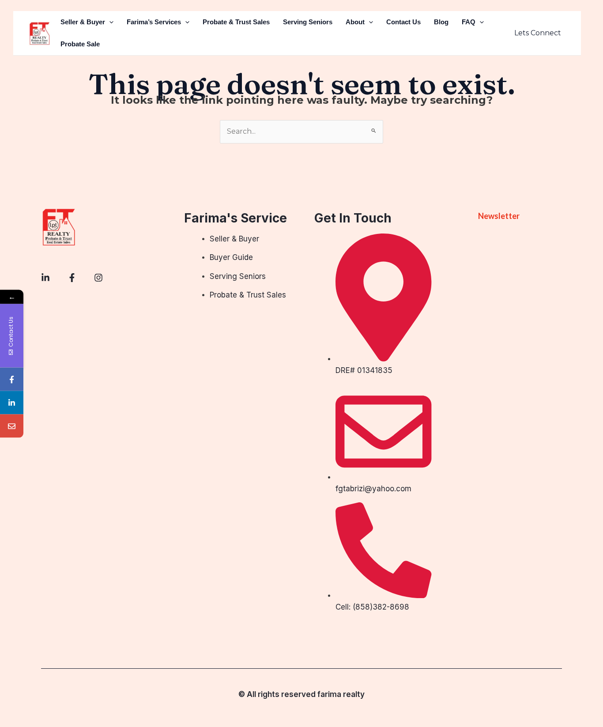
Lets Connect (537, 33)
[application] (109, 22)
